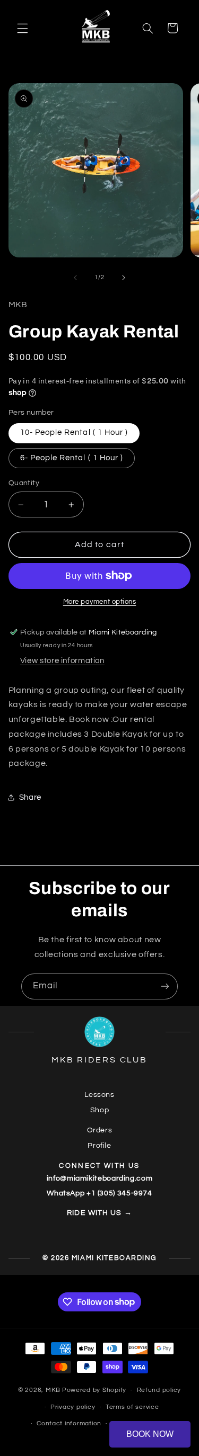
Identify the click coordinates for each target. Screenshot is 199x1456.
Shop (99, 1110)
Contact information (69, 1423)
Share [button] (30, 797)
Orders (100, 1130)
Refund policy (159, 1390)
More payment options (99, 602)
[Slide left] (75, 277)
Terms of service (132, 1407)
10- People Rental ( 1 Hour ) (74, 432)
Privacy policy (72, 1407)
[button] (22, 28)
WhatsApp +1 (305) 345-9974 (99, 1193)
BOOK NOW (150, 1434)
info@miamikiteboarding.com (99, 1178)
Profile (99, 1145)
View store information (62, 661)
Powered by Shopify (94, 1390)
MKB (53, 1390)
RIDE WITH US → (99, 1213)
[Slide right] (123, 277)
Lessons (99, 1094)
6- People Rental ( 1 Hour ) (71, 458)
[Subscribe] (165, 986)
